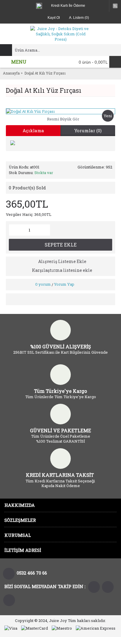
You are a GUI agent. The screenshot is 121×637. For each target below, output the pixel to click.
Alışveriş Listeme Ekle (62, 261)
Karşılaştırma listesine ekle (62, 270)
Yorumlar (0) (88, 130)
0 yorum (43, 284)
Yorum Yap (64, 284)
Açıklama (33, 130)
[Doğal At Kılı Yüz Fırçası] (60, 111)
